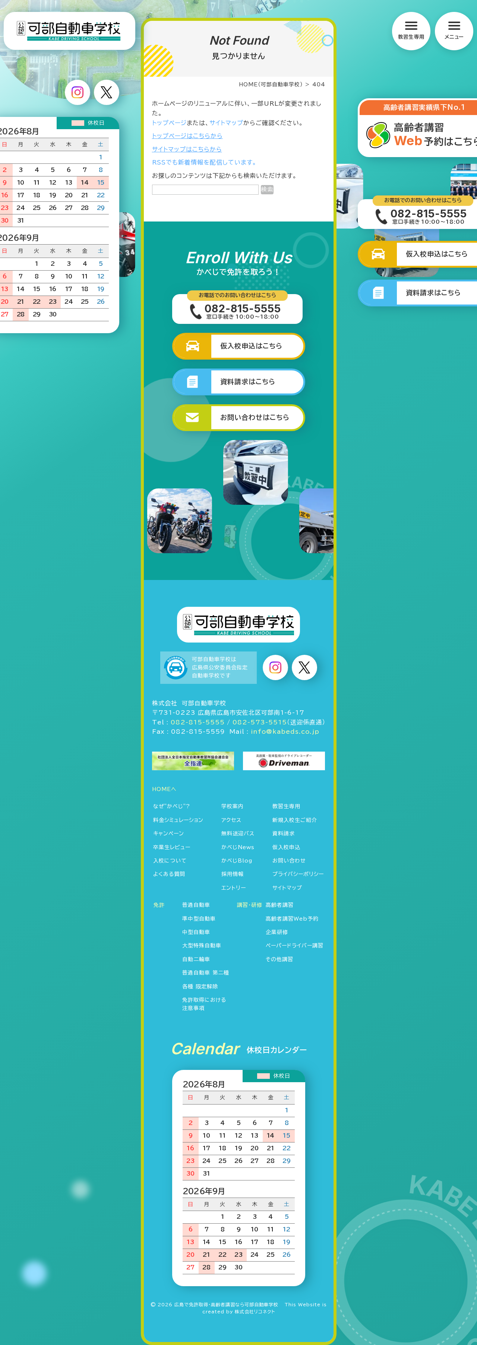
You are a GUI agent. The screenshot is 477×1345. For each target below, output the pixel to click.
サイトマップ (226, 123)
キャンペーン (168, 833)
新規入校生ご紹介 (294, 820)
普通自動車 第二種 (205, 972)
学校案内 (232, 806)
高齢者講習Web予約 (292, 918)
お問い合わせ (289, 860)
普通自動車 (196, 905)
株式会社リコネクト (255, 1311)
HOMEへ (164, 789)
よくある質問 (169, 874)
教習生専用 (286, 806)
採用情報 (232, 874)
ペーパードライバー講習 (294, 945)
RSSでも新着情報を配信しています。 (204, 162)
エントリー (233, 887)
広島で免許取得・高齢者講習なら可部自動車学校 (226, 1304)
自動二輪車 (196, 959)
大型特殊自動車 (201, 945)
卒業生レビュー (171, 847)
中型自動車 (196, 932)
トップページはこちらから (187, 136)
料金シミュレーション (178, 820)
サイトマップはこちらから (187, 149)
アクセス (231, 820)
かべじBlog (236, 860)
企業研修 (277, 932)
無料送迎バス (238, 833)
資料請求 (283, 833)
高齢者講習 (280, 905)
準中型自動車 (199, 918)
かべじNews (238, 847)
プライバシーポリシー (298, 874)
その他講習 (279, 959)
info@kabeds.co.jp (285, 731)
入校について (170, 860)
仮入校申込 (286, 847)
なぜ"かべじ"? (171, 806)
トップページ (169, 123)
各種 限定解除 (200, 986)
